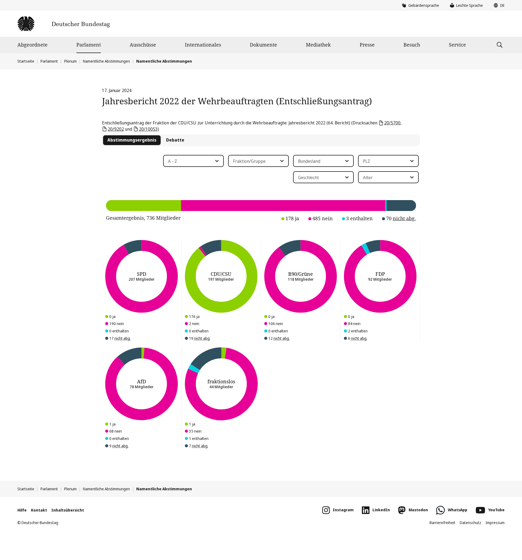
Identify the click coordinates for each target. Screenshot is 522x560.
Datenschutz (470, 522)
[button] (498, 5)
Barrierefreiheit (442, 522)
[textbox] (190, 161)
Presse (367, 44)
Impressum (495, 522)
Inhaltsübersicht (67, 510)
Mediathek (318, 44)
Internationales (203, 44)
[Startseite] (63, 23)
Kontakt (39, 510)
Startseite (25, 61)
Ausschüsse (143, 44)
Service (457, 44)
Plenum (70, 61)
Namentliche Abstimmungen (106, 61)
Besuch (411, 44)
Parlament (88, 44)
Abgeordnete (32, 44)
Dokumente (263, 44)
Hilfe (22, 510)
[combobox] (193, 161)
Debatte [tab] (175, 140)
